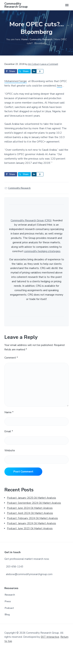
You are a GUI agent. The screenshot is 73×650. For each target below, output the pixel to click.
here (59, 86)
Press (8, 601)
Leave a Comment (49, 64)
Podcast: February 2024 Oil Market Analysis (32, 518)
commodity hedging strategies (42, 251)
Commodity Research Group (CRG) (31, 220)
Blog (7, 614)
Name (8, 412)
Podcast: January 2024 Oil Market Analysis (31, 523)
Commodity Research (19, 188)
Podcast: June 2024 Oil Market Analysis (30, 508)
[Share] (34, 71)
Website (9, 450)
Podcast (9, 608)
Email (8, 431)
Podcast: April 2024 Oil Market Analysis (30, 513)
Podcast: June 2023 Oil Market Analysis (30, 528)
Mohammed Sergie (15, 81)
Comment (11, 358)
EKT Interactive (50, 637)
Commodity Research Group (16, 5)
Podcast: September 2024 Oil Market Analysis (34, 503)
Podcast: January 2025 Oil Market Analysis (31, 498)
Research (10, 594)
